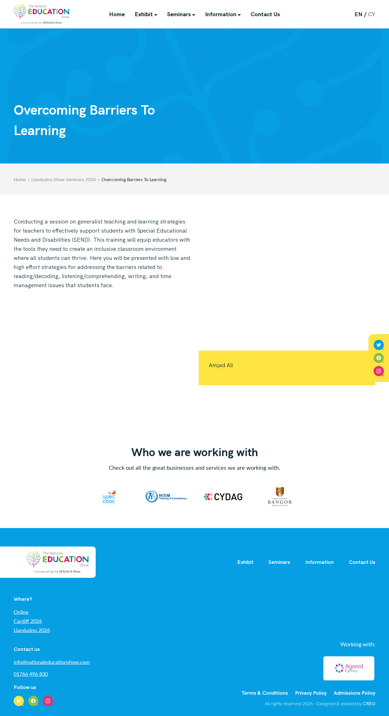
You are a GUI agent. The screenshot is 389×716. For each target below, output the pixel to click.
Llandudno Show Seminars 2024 (63, 179)
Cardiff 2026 (28, 621)
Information (220, 14)
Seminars (179, 14)
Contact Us (265, 14)
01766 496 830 (31, 674)
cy (371, 14)
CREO (369, 704)
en (359, 14)
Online (21, 612)
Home (117, 14)
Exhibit (144, 14)
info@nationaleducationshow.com (52, 662)
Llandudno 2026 (32, 630)
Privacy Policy (311, 693)
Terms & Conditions (264, 693)
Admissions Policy (354, 693)
